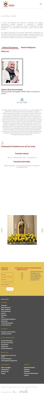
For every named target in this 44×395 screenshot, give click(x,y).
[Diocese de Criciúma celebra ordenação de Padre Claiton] (22, 244)
